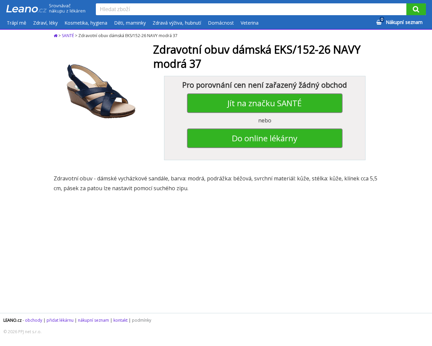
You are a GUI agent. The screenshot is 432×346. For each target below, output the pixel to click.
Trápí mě (16, 23)
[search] (252, 10)
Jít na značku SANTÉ (264, 103)
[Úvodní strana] (46, 9)
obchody (33, 320)
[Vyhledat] (416, 9)
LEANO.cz (12, 320)
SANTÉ (68, 35)
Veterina (250, 23)
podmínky (141, 320)
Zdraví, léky (45, 23)
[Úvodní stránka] (56, 35)
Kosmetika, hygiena (85, 23)
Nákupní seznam (402, 21)
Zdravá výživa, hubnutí (177, 23)
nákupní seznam (93, 320)
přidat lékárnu (60, 320)
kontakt (120, 320)
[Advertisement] (216, 252)
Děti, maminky (130, 23)
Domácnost (221, 23)
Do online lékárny (264, 138)
